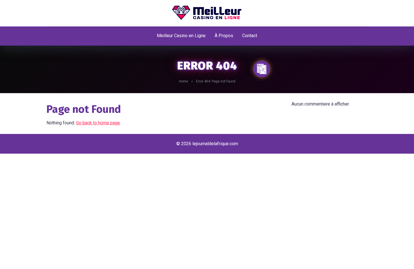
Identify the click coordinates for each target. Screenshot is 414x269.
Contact (249, 35)
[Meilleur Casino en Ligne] (207, 12)
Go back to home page (98, 122)
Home (183, 81)
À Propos (224, 35)
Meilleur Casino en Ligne (181, 35)
